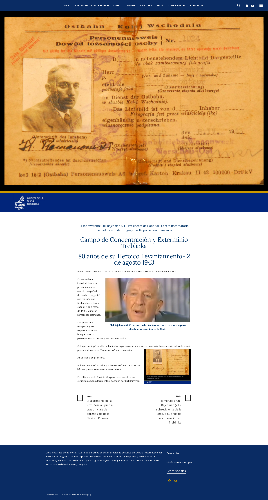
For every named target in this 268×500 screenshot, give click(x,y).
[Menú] (261, 6)
